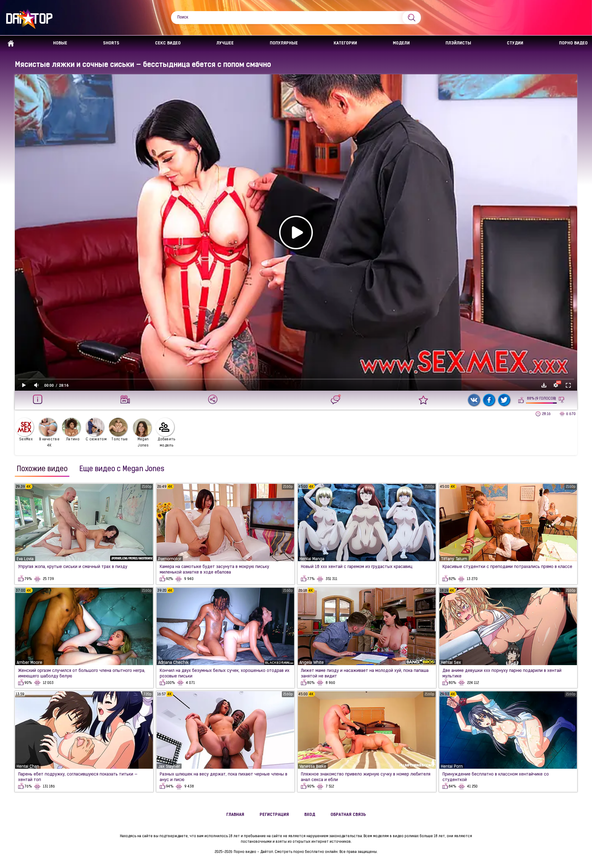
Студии (515, 43)
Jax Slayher (169, 766)
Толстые (119, 439)
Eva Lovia (25, 559)
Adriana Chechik (173, 662)
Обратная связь (348, 815)
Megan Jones (143, 442)
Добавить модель (166, 442)
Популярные (284, 43)
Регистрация (274, 815)
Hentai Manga (311, 559)
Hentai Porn (452, 766)
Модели (401, 43)
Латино (73, 439)
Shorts (111, 43)
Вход (309, 815)
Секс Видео (168, 43)
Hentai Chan (28, 766)
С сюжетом (96, 439)
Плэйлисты (458, 43)
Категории (345, 43)
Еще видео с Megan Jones (121, 469)
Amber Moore (29, 662)
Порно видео (573, 43)
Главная (10, 43)
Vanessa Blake (312, 766)
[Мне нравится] (521, 400)
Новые (60, 43)
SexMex (26, 439)
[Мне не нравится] (561, 400)
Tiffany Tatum (454, 559)
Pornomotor (169, 559)
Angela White (311, 662)
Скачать (543, 385)
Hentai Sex (451, 662)
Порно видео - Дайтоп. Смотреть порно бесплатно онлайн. (286, 852)
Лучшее (225, 43)
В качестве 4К (49, 442)
